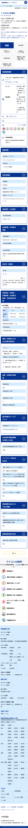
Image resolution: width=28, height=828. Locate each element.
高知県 (9, 771)
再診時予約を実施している (10, 324)
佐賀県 (16, 774)
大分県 (16, 778)
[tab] (7, 45)
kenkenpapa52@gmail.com (10, 429)
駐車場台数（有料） (8, 391)
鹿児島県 (10, 781)
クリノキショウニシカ (9, 160)
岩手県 (16, 728)
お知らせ (3, 797)
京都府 (22, 753)
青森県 (9, 728)
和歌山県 (10, 759)
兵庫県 (16, 756)
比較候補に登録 (5, 25)
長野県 (22, 747)
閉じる (14, 553)
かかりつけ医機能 (13, 664)
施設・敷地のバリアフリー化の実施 (12, 467)
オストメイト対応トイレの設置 (11, 492)
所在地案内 (20, 807)
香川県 (16, 768)
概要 (7, 45)
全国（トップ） (5, 713)
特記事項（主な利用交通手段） (11, 357)
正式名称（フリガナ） (9, 156)
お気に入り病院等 (5, 675)
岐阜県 (9, 750)
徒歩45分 (16, 351)
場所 (19, 647)
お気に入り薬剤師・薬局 (7, 705)
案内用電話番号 (7, 215)
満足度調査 (18, 791)
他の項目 (11, 668)
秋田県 (9, 731)
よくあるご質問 (19, 797)
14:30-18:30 (13, 240)
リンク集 (3, 800)
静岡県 (16, 750)
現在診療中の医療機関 (7, 641)
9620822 (5, 185)
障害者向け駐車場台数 (9, 405)
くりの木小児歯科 (7, 167)
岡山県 (22, 762)
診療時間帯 (6, 236)
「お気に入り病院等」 (21, 21)
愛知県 (22, 750)
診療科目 (11, 647)
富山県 (16, 743)
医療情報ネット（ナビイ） (9, 2)
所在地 (4, 188)
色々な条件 (21, 698)
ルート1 (5, 348)
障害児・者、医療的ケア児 (16, 657)
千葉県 (16, 737)
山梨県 (16, 747)
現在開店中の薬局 (5, 691)
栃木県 (16, 734)
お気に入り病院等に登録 (7, 18)
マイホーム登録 (5, 794)
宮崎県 (22, 778)
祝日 (22, 278)
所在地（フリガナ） (8, 195)
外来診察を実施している (9, 330)
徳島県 (9, 768)
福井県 (9, 747)
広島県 (9, 765)
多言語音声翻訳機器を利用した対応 (12, 446)
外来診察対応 (6, 327)
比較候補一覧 (18, 675)
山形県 (16, 731)
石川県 (22, 743)
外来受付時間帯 (7, 243)
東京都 (22, 737)
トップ (2, 6)
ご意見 (2, 791)
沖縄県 (9, 784)
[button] (14, 150)
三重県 (9, 753)
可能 (4, 450)
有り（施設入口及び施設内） (10, 471)
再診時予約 (6, 320)
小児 (19, 654)
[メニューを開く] (25, 2)
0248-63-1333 (13, 116)
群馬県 (22, 734)
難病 (19, 660)
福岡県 (9, 774)
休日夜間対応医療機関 (21, 641)
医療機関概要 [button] (6, 72)
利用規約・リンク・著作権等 (8, 807)
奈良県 (22, 756)
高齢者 (11, 654)
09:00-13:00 (6, 240)
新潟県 (9, 743)
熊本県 (9, 778)
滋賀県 (16, 753)
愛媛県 (22, 768)
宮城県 (22, 728)
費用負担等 (7, 58)
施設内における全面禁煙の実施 (11, 513)
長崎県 (22, 774)
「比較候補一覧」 (15, 28)
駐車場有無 (6, 384)
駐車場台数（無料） (8, 398)
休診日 (4, 270)
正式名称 (5, 163)
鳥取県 (9, 762)
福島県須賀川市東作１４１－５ (11, 192)
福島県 (22, 731)
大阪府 (9, 756)
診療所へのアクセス (7, 51)
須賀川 (10, 351)
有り (4, 387)
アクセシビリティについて (8, 810)
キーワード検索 (5, 635)
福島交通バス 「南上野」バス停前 (12, 353)
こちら (17, 565)
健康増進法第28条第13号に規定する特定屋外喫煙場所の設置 (13, 521)
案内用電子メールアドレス (10, 426)
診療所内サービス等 (21, 51)
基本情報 (21, 45)
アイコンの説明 (21, 125)
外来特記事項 (6, 250)
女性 (10, 660)
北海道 (9, 725)
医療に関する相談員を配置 (10, 540)
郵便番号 (5, 181)
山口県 (16, 765)
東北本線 (5, 351)
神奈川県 (10, 740)
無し (4, 480)
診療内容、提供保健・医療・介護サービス (21, 58)
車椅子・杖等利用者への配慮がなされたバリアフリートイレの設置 (13, 484)
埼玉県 (9, 737)
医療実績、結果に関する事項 (7, 64)
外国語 (11, 651)
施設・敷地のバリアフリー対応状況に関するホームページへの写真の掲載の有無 (13, 475)
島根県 (16, 762)
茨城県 (9, 734)
